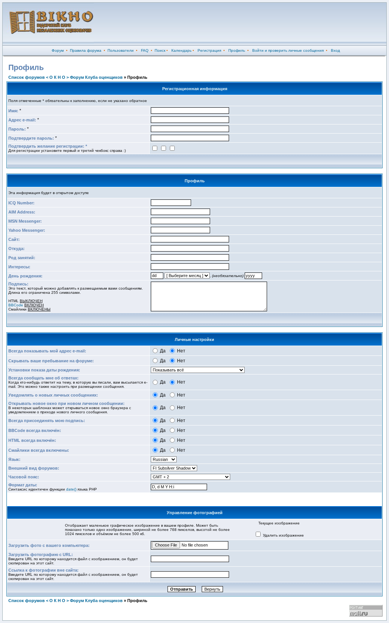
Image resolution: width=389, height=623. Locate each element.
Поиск (160, 50)
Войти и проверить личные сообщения (288, 50)
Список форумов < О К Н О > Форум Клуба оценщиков (65, 77)
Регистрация (209, 50)
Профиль (236, 50)
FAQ (145, 50)
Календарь (181, 50)
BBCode (15, 305)
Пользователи (121, 50)
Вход (335, 50)
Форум (58, 50)
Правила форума (85, 50)
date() (71, 489)
